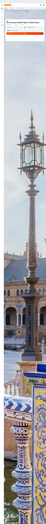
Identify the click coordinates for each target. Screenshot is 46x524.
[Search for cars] (1, 13)
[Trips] (1, 22)
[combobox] (22, 24)
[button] (2, 5)
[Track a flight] (1, 19)
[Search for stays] (1, 11)
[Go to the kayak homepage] (7, 5)
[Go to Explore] (1, 16)
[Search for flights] (1, 8)
